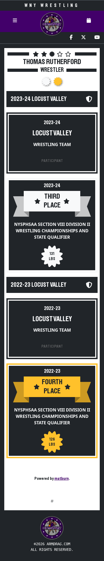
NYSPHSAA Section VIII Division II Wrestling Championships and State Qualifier (52, 230)
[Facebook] (71, 38)
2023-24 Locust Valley (38, 99)
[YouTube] (97, 38)
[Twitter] (83, 38)
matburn (61, 478)
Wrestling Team (52, 144)
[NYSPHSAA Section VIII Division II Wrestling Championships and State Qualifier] (47, 83)
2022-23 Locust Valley (38, 285)
